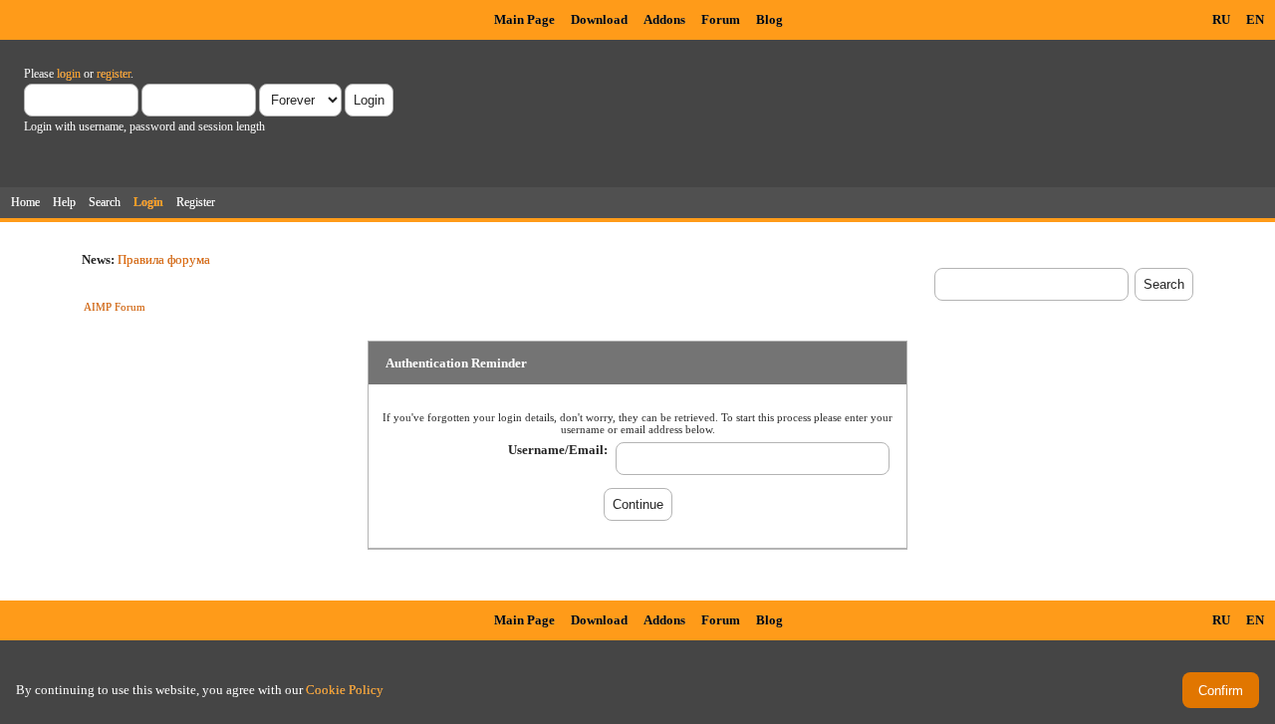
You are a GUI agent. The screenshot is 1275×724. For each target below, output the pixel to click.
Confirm (1220, 690)
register (113, 74)
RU (1221, 19)
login (69, 74)
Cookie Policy (344, 689)
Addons (664, 19)
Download (599, 19)
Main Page (524, 19)
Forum (720, 19)
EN (1255, 19)
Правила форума (164, 259)
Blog (769, 19)
